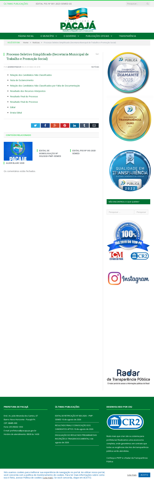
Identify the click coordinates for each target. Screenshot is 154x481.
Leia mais (47, 477)
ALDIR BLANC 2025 (15, 163)
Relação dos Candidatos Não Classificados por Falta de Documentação (45, 85)
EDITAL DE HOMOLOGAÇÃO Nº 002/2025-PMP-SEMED (50, 153)
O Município (47, 36)
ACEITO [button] (144, 474)
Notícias (95, 67)
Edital (12, 107)
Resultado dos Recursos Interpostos (28, 91)
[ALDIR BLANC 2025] (18, 151)
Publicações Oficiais (97, 36)
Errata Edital (16, 112)
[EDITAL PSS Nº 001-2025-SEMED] (84, 145)
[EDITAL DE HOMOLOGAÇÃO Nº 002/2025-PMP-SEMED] (51, 145)
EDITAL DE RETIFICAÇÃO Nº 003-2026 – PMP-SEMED (62, 3)
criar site (125, 436)
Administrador (14, 67)
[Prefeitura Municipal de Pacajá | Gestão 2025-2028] (77, 19)
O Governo (70, 36)
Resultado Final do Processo (24, 96)
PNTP (119, 458)
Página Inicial (26, 36)
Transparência (127, 36)
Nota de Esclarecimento (22, 80)
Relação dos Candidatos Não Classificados (31, 75)
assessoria (138, 440)
